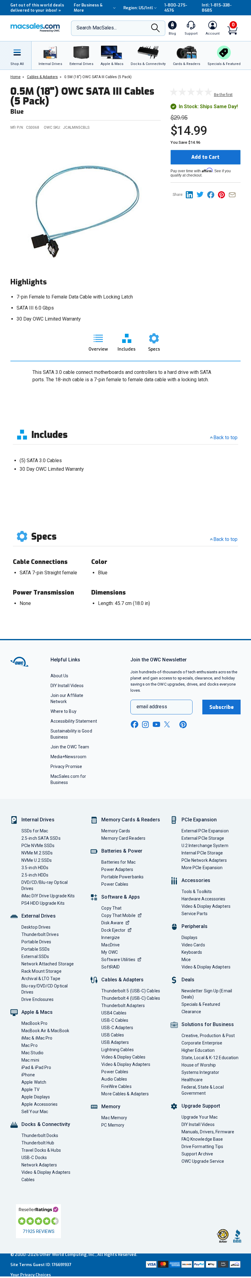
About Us (60, 675)
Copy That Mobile (118, 915)
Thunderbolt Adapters (123, 1005)
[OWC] (35, 28)
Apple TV (30, 1089)
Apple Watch (33, 1082)
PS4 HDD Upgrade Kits (43, 903)
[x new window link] (168, 724)
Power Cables (114, 884)
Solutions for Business (208, 1024)
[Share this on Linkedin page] (191, 194)
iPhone (28, 1074)
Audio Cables (114, 1079)
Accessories (196, 880)
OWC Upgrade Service (203, 1161)
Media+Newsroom (68, 756)
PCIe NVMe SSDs (37, 845)
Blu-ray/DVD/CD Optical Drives (44, 989)
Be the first (223, 94)
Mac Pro (29, 1045)
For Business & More (88, 7)
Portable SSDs (35, 949)
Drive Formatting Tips (202, 1146)
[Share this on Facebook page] (212, 194)
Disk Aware (112, 922)
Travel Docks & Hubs (41, 1150)
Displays (190, 937)
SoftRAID (110, 966)
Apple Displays (35, 1096)
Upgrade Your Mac (200, 1117)
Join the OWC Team (70, 746)
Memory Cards (115, 830)
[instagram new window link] (145, 724)
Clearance (191, 1011)
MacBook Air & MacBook (45, 1030)
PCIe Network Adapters (204, 860)
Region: (138, 7)
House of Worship (199, 1065)
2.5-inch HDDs (34, 875)
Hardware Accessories (204, 898)
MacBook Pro (34, 1023)
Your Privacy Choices (30, 1274)
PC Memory (112, 1125)
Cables (28, 1179)
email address (152, 706)
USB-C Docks (34, 1157)
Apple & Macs (37, 1012)
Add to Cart (205, 157)
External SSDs (35, 956)
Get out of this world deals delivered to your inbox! (37, 7)
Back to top (225, 437)
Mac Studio (32, 1052)
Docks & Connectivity (45, 1124)
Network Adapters (39, 1164)
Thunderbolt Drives (40, 934)
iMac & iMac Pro (36, 1038)
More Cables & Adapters (125, 1093)
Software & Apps (120, 897)
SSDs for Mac (34, 830)
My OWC (109, 952)
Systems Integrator (200, 1072)
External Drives (38, 916)
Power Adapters (117, 869)
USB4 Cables (113, 1012)
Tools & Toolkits (197, 891)
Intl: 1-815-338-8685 (217, 7)
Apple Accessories (39, 1104)
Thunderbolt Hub (37, 1142)
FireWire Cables (116, 1086)
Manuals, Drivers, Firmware (208, 1131)
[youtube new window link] (156, 724)
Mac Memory (114, 1117)
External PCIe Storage (203, 838)
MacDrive (110, 944)
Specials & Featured (201, 1004)
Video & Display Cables (123, 1057)
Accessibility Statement (74, 721)
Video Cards (193, 944)
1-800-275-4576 (175, 7)
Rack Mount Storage (41, 971)
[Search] (155, 28)
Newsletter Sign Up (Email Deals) (207, 993)
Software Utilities (118, 959)
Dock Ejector (113, 930)
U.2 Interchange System (205, 845)
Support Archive (197, 1153)
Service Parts (195, 913)
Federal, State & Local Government (203, 1090)
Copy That (111, 908)
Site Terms (21, 1264)
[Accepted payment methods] (192, 1265)
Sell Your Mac (34, 1111)
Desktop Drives (36, 927)
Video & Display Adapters (45, 1172)
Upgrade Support (201, 1106)
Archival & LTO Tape (40, 978)
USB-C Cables (114, 1020)
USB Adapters (115, 1042)
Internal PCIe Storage (202, 852)
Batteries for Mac (118, 862)
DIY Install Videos (67, 685)
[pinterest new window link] (183, 724)
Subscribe (221, 707)
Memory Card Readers (123, 838)
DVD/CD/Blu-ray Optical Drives (44, 885)
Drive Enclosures (37, 999)
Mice (186, 959)
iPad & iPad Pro (36, 1067)
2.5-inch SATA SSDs (41, 838)
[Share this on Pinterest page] (223, 194)
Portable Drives (36, 941)
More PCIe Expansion (202, 867)
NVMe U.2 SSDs (36, 860)
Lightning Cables (117, 1049)
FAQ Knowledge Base (202, 1139)
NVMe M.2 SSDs (37, 852)
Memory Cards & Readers (130, 820)
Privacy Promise (66, 766)
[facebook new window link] (134, 724)
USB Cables (112, 1035)
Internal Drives (37, 820)
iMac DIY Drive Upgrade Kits (48, 895)
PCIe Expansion (199, 820)
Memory (110, 1106)
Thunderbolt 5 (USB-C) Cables (130, 990)
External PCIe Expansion (205, 830)
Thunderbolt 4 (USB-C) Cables (130, 998)
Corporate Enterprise (202, 1042)
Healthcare (192, 1079)
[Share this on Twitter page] (202, 194)
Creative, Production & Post (208, 1035)
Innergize (110, 937)
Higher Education (198, 1050)
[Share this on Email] (233, 194)
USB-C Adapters (117, 1027)
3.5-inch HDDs (34, 867)
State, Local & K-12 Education (210, 1057)
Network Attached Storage (47, 963)
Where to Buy (64, 711)
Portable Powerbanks (122, 876)
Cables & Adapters (122, 980)
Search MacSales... (97, 28)
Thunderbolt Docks (39, 1135)
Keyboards (192, 952)
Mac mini (30, 1060)
